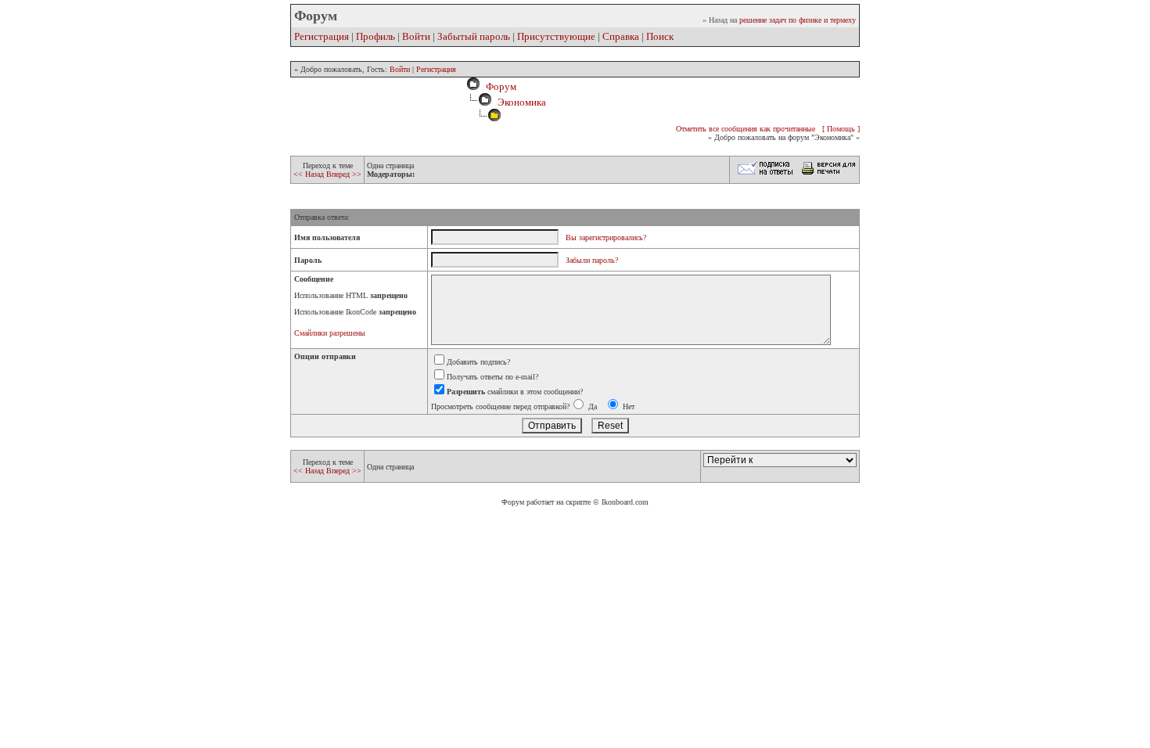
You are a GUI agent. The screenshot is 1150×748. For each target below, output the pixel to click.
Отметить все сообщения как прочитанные (745, 128)
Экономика (522, 102)
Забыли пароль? (592, 260)
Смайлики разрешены (329, 333)
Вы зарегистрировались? (606, 237)
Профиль (375, 36)
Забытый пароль (473, 36)
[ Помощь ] (841, 128)
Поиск (660, 36)
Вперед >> (343, 174)
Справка (620, 36)
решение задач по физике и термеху (797, 20)
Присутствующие (556, 36)
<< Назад (309, 174)
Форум (498, 86)
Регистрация (321, 36)
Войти (416, 36)
